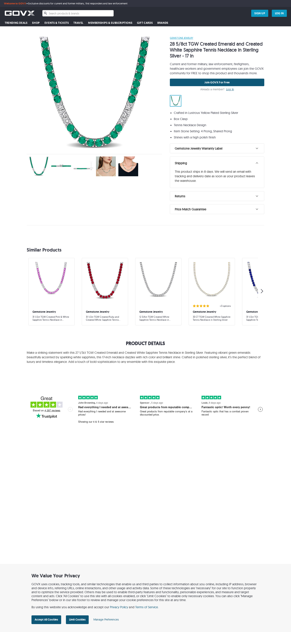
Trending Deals (16, 23)
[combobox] (78, 13)
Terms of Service (146, 607)
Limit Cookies (77, 619)
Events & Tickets (57, 23)
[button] (217, 148)
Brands (162, 23)
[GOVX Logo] (19, 13)
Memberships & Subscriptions (110, 23)
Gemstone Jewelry (181, 37)
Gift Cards (145, 23)
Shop (36, 23)
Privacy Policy (119, 607)
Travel (78, 23)
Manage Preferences (106, 619)
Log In (230, 89)
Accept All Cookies (46, 619)
